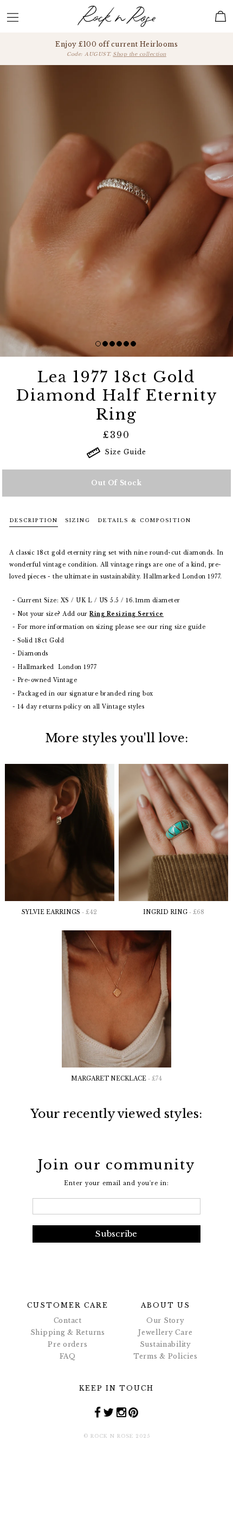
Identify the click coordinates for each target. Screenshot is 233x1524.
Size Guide (123, 452)
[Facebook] (97, 1412)
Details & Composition (144, 520)
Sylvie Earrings (59, 912)
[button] (98, 343)
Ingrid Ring (173, 912)
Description (33, 520)
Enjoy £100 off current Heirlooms (116, 48)
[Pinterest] (133, 1412)
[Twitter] (108, 1412)
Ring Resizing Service (126, 614)
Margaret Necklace (116, 1078)
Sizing (77, 520)
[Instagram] (121, 1412)
